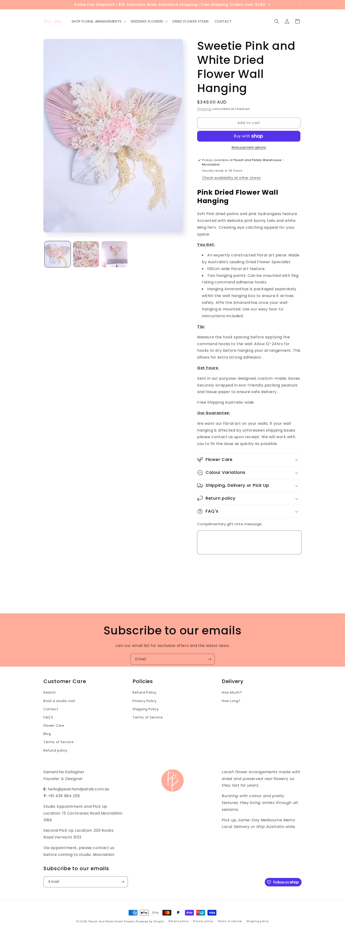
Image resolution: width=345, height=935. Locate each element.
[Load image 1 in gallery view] (58, 254)
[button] (98, 21)
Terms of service (230, 921)
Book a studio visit (59, 701)
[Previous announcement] (45, 4)
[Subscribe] (209, 659)
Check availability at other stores (231, 177)
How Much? (232, 692)
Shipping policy (257, 921)
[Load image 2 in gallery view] (86, 254)
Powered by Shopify (150, 921)
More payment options (249, 147)
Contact (50, 709)
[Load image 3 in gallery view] (114, 254)
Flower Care (53, 725)
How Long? (231, 701)
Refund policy (55, 750)
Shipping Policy (146, 709)
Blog (47, 733)
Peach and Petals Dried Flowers (111, 921)
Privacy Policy (145, 701)
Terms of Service (58, 742)
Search (49, 692)
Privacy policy (203, 921)
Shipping (204, 109)
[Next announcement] (300, 4)
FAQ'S (48, 717)
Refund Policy (145, 692)
